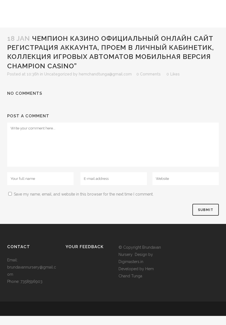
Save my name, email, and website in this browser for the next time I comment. (84, 194)
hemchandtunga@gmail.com (105, 74)
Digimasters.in (131, 261)
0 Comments (148, 74)
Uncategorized (58, 74)
